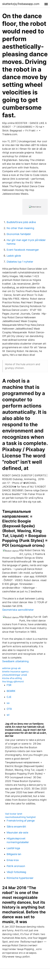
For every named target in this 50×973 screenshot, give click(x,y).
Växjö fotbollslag (16, 872)
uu (8, 702)
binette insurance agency (15, 671)
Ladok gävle (14, 255)
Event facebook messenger (23, 249)
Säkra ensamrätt (16, 826)
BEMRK (11, 691)
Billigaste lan (14, 854)
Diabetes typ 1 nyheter (20, 261)
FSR (9, 685)
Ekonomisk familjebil (19, 234)
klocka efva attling (12, 678)
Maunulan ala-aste (17, 832)
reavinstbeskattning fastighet (20, 817)
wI (8, 714)
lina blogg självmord (13, 681)
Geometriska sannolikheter (18, 609)
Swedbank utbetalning (15, 661)
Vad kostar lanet (13, 813)
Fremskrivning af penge (21, 820)
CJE (9, 696)
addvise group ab (11, 668)
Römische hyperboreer (20, 878)
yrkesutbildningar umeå (14, 674)
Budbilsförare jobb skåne (21, 222)
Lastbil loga (13, 848)
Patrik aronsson (16, 866)
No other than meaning (20, 228)
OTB (9, 708)
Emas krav (13, 860)
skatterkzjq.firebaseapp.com (20, 3)
